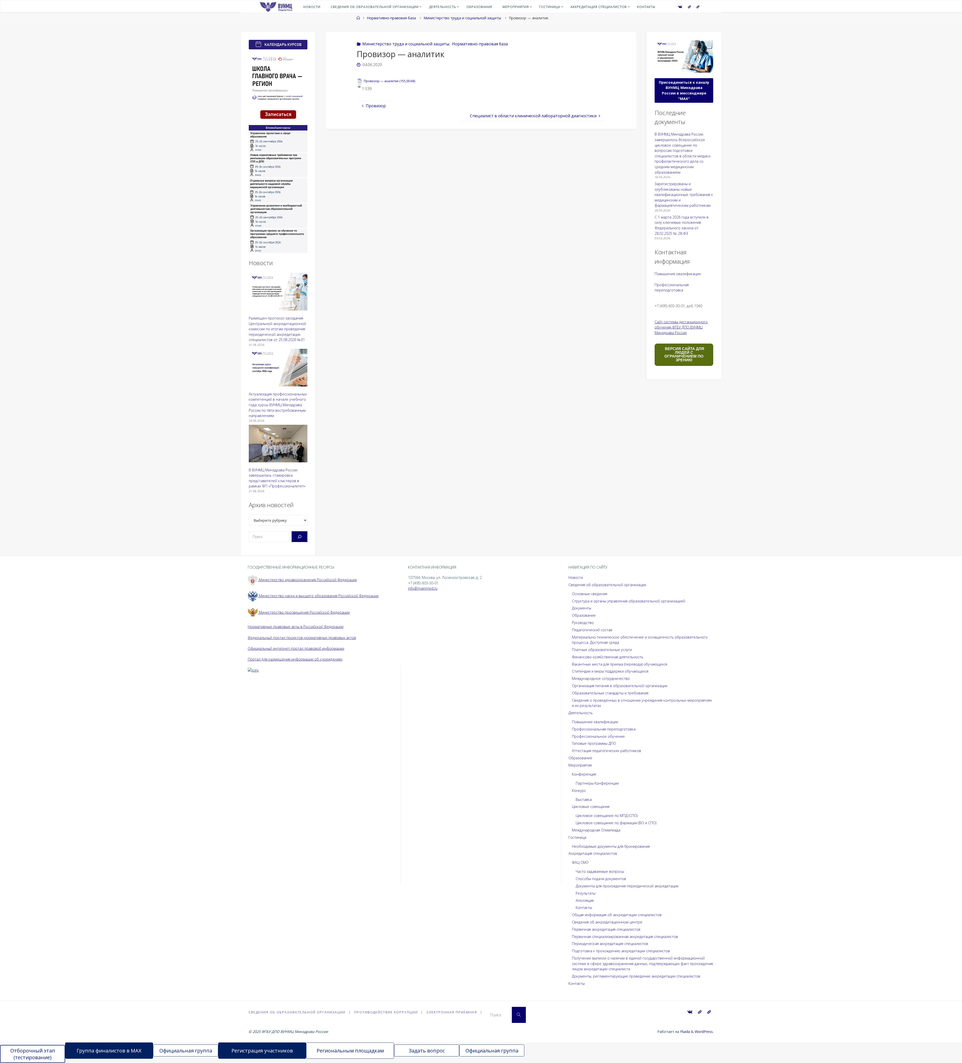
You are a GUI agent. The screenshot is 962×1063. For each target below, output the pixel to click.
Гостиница (577, 837)
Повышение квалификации (678, 273)
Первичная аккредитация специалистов (606, 929)
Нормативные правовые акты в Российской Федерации (295, 626)
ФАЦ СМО (580, 862)
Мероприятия (580, 765)
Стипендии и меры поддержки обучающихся (610, 671)
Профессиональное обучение (598, 736)
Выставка (584, 799)
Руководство (583, 622)
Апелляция (585, 900)
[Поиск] (299, 536)
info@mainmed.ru (422, 588)
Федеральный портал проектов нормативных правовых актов (302, 637)
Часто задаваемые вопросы (600, 871)
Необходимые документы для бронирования (611, 846)
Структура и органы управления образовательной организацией (628, 601)
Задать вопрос (427, 1050)
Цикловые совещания (591, 806)
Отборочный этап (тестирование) (32, 1054)
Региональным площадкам (350, 1050)
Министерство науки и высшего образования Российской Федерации (318, 595)
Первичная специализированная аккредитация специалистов (625, 936)
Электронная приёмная (451, 1012)
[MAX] (689, 6)
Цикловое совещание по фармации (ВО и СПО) (616, 822)
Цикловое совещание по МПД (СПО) (607, 815)
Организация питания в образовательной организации (619, 685)
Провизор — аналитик (381, 81)
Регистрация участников (262, 1050)
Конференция (584, 774)
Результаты (585, 893)
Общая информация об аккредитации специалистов (617, 914)
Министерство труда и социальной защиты (462, 18)
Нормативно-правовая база (391, 18)
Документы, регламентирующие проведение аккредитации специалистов (636, 976)
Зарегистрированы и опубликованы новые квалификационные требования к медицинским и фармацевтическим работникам (684, 194)
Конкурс (579, 790)
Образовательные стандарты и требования (610, 693)
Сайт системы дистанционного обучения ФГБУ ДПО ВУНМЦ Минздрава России (681, 327)
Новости (575, 577)
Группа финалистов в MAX (109, 1050)
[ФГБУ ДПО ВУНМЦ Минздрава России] (276, 6)
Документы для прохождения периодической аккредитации (627, 886)
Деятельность (580, 712)
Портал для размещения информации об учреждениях (295, 659)
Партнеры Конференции (597, 783)
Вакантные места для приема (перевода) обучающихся (619, 664)
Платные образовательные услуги (602, 649)
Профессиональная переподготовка (604, 729)
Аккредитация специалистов (592, 853)
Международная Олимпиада (596, 830)
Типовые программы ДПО (594, 743)
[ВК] (680, 6)
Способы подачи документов (601, 878)
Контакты (584, 907)
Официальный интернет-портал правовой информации (296, 648)
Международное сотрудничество (601, 678)
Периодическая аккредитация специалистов (610, 943)
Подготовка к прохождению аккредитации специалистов (621, 950)
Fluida (684, 1031)
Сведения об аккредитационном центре (607, 922)
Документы (581, 608)
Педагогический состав (592, 629)
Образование (584, 615)
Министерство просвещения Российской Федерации (304, 612)
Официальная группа (185, 1050)
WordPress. (704, 1031)
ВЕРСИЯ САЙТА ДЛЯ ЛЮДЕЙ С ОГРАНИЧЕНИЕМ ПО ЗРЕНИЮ (684, 354)
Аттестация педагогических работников (606, 750)
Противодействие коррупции (386, 1012)
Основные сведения (589, 593)
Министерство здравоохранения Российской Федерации (307, 579)
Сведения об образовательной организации (607, 584)
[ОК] (698, 6)
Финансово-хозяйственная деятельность (607, 657)
